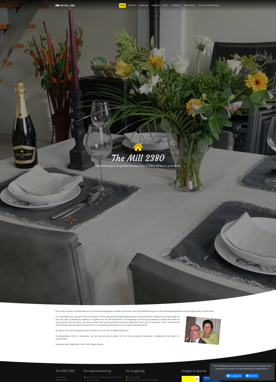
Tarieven (155, 5)
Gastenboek (189, 5)
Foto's (165, 5)
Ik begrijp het (235, 376)
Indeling (132, 5)
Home (122, 5)
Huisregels (176, 5)
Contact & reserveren (208, 5)
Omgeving (143, 5)
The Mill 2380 (67, 5)
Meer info (253, 376)
